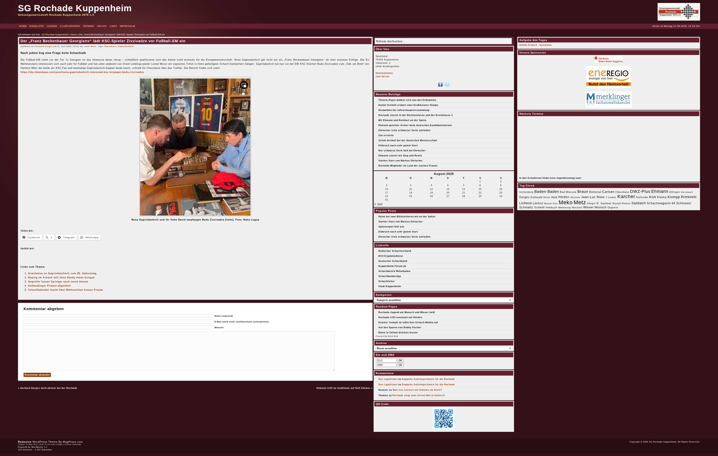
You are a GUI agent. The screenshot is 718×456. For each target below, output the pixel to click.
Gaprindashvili (126, 46)
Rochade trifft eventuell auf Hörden (400, 317)
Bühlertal (595, 192)
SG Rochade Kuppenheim (75, 8)
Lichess (525, 203)
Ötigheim (612, 207)
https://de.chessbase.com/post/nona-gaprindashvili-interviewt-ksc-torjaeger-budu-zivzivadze (82, 72)
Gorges (524, 197)
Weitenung (564, 207)
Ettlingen (674, 192)
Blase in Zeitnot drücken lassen (398, 332)
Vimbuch (551, 207)
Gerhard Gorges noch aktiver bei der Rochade (48, 388)
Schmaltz (526, 207)
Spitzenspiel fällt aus (391, 226)
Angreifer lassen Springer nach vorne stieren (58, 281)
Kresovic (689, 197)
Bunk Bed (393, 336)
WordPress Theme (45, 441)
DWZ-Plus (640, 191)
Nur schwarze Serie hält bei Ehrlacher (402, 150)
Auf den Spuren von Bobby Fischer (399, 327)
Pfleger (591, 203)
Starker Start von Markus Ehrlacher (400, 160)
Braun (582, 191)
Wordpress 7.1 (39, 447)
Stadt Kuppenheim (389, 286)
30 (500, 196)
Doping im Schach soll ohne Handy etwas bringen (61, 277)
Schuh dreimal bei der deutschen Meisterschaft (407, 140)
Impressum (127, 26)
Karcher (626, 196)
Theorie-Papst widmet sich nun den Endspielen (407, 100)
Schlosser (683, 203)
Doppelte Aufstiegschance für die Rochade (428, 379)
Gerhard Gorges (44, 46)
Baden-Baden (546, 191)
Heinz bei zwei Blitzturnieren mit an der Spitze (406, 216)
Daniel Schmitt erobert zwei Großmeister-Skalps (408, 105)
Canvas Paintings (73, 444)
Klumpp (674, 197)
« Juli (378, 204)
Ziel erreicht (386, 135)
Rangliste (37, 26)
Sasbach (638, 203)
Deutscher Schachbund (392, 261)
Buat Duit (33, 444)
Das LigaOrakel (388, 379)
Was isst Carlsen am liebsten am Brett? (417, 390)
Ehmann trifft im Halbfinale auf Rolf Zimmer (343, 388)
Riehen (626, 203)
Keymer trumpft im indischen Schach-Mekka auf (408, 322)
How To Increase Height (51, 444)
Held (554, 197)
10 (386, 189)
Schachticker (386, 281)
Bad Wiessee (568, 192)
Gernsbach (687, 192)
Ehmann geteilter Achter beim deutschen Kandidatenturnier (415, 125)
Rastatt (617, 203)
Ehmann (659, 191)
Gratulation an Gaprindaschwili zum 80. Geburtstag (62, 273)
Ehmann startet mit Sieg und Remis (400, 155)
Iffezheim (575, 197)
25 (410, 196)
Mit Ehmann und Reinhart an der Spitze (402, 120)
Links (113, 26)
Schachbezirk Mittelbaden (394, 271)
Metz (580, 202)
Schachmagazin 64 (661, 203)
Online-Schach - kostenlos (535, 45)
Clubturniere (70, 26)
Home (23, 26)
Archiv (102, 26)
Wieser (588, 207)
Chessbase (110, 46)
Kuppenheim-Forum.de (392, 266)
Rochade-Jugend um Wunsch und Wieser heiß (406, 312)
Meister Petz (551, 203)
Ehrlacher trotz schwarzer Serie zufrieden (404, 130)
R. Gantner (604, 203)
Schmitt (539, 207)
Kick (652, 197)
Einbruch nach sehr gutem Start (398, 145)
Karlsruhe (642, 197)
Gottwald (536, 197)
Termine (88, 26)
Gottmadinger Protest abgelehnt (49, 285)
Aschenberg (526, 192)
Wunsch (601, 207)
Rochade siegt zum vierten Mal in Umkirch (418, 395)
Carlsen (608, 192)
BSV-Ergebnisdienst (390, 256)
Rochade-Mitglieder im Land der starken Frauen (408, 165)
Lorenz (538, 203)
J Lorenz (611, 197)
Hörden (563, 197)
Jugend (52, 26)
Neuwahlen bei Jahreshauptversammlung (403, 110)
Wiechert (577, 207)
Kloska (662, 197)
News (74, 34)
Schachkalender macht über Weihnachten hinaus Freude (65, 289)
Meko (566, 202)
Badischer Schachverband (394, 251)
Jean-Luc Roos (593, 197)
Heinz (546, 197)
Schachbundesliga (389, 276)
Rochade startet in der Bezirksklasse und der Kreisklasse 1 (415, 115)
